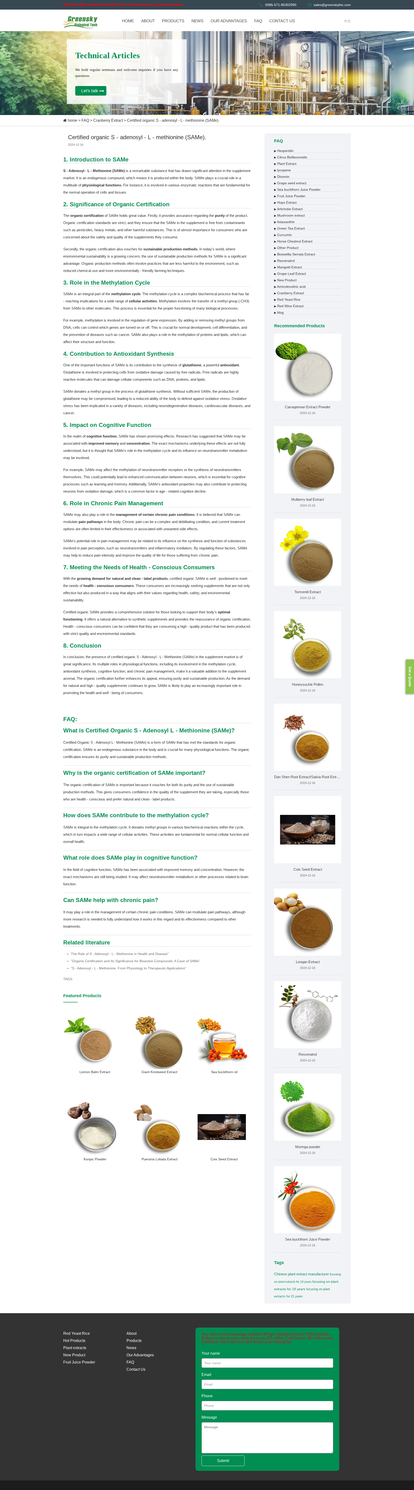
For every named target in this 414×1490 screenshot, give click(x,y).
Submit (223, 1461)
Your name (210, 1353)
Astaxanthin (284, 222)
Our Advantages (140, 1355)
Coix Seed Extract (307, 869)
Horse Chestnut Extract (293, 241)
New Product (285, 280)
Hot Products (74, 1341)
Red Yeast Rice (287, 299)
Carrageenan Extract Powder (307, 407)
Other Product (286, 248)
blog (279, 312)
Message (209, 1417)
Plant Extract (285, 164)
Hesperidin (283, 151)
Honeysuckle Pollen (307, 684)
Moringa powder (307, 1147)
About (131, 1333)
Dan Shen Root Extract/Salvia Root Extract (307, 777)
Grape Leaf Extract (290, 274)
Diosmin (281, 176)
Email (206, 1375)
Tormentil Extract (307, 592)
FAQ (85, 120)
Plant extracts (74, 1348)
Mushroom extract (289, 215)
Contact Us (135, 1369)
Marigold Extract (288, 267)
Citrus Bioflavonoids (290, 157)
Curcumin (283, 235)
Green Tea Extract (289, 228)
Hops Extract (285, 202)
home (72, 120)
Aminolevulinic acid (290, 286)
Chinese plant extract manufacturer (301, 1274)
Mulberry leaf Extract (307, 499)
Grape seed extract (290, 183)
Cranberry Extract (108, 120)
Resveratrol (284, 261)
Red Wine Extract (289, 306)
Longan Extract (308, 962)
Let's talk (89, 90)
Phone (207, 1396)
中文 (347, 21)
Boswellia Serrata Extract (294, 254)
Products (134, 1341)
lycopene (282, 170)
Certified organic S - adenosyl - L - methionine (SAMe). (173, 120)
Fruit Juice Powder (289, 196)
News (131, 1348)
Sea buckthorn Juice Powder (297, 189)
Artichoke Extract (288, 209)
